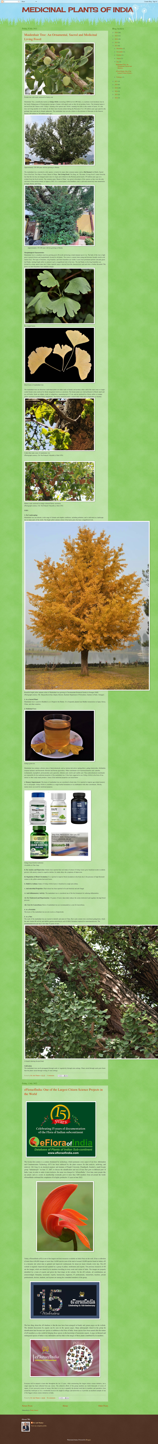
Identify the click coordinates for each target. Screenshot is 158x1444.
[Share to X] (63, 1076)
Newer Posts (27, 1405)
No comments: (51, 1398)
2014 (116, 98)
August (119, 58)
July (118, 62)
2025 (116, 36)
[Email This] (59, 1076)
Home (65, 1405)
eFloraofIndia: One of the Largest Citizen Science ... (124, 72)
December (120, 48)
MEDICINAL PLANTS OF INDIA (77, 10)
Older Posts (103, 1405)
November (120, 52)
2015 (116, 94)
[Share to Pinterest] (67, 1076)
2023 (116, 42)
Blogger (88, 1440)
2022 (116, 46)
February (119, 77)
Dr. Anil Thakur (38, 1423)
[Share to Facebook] (65, 1076)
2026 (116, 32)
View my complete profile (39, 1426)
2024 (116, 39)
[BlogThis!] (61, 1076)
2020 (116, 84)
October (119, 55)
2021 (116, 81)
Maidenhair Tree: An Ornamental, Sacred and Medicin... (124, 66)
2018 (116, 88)
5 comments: (51, 1075)
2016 (116, 91)
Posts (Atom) (34, 1410)
